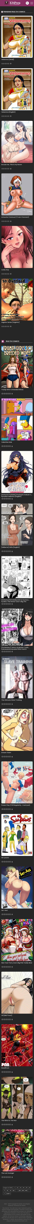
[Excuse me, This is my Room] (17, 142)
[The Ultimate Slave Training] (17, 677)
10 (13, 1191)
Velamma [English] (8, 112)
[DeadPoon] (17, 1045)
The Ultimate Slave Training (11, 700)
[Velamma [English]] (17, 89)
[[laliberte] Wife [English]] (17, 524)
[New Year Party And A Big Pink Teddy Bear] (17, 940)
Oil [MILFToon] (6, 1015)
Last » (8, 1193)
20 (20, 1191)
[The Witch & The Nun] (17, 1098)
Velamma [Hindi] (7, 59)
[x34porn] (11, 3)
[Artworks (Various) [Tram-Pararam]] (17, 194)
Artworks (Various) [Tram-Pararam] (15, 217)
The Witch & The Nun (9, 1120)
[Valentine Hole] (17, 419)
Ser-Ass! (4, 910)
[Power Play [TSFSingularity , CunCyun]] (17, 782)
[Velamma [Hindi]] (17, 37)
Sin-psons (5, 858)
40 (26, 1191)
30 (23, 1191)
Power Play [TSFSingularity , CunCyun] (15, 805)
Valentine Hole (6, 442)
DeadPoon (5, 1068)
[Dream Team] (17, 730)
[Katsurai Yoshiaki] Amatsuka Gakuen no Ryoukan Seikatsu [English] (16, 495)
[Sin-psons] (17, 835)
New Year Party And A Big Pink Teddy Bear (16, 963)
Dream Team (6, 753)
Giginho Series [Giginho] (10, 322)
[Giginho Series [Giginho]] (17, 299)
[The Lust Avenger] (17, 1150)
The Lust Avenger (7, 1173)
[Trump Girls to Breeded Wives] (17, 367)
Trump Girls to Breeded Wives (12, 390)
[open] (31, 3)
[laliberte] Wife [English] (10, 547)
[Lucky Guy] (17, 247)
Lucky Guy (5, 270)
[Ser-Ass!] (17, 887)
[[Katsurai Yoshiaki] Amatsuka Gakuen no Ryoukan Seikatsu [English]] (17, 472)
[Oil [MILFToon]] (17, 992)
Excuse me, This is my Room (11, 165)
